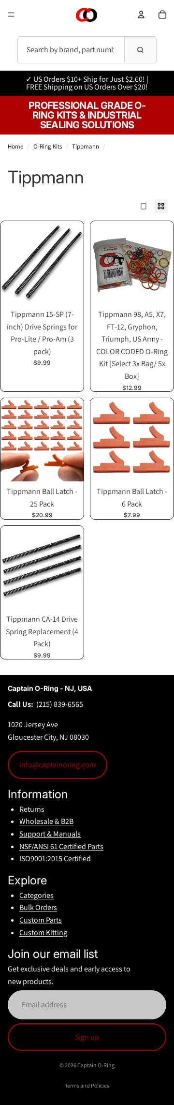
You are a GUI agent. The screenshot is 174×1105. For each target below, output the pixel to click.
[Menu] (11, 14)
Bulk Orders (38, 907)
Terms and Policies (87, 1085)
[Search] (140, 50)
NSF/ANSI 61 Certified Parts (61, 846)
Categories (36, 895)
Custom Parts (40, 920)
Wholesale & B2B (46, 821)
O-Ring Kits (47, 146)
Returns (31, 809)
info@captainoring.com (57, 765)
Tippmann (85, 146)
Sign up (87, 1037)
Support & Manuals (50, 834)
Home (15, 146)
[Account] (141, 14)
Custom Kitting (43, 932)
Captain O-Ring (96, 1065)
